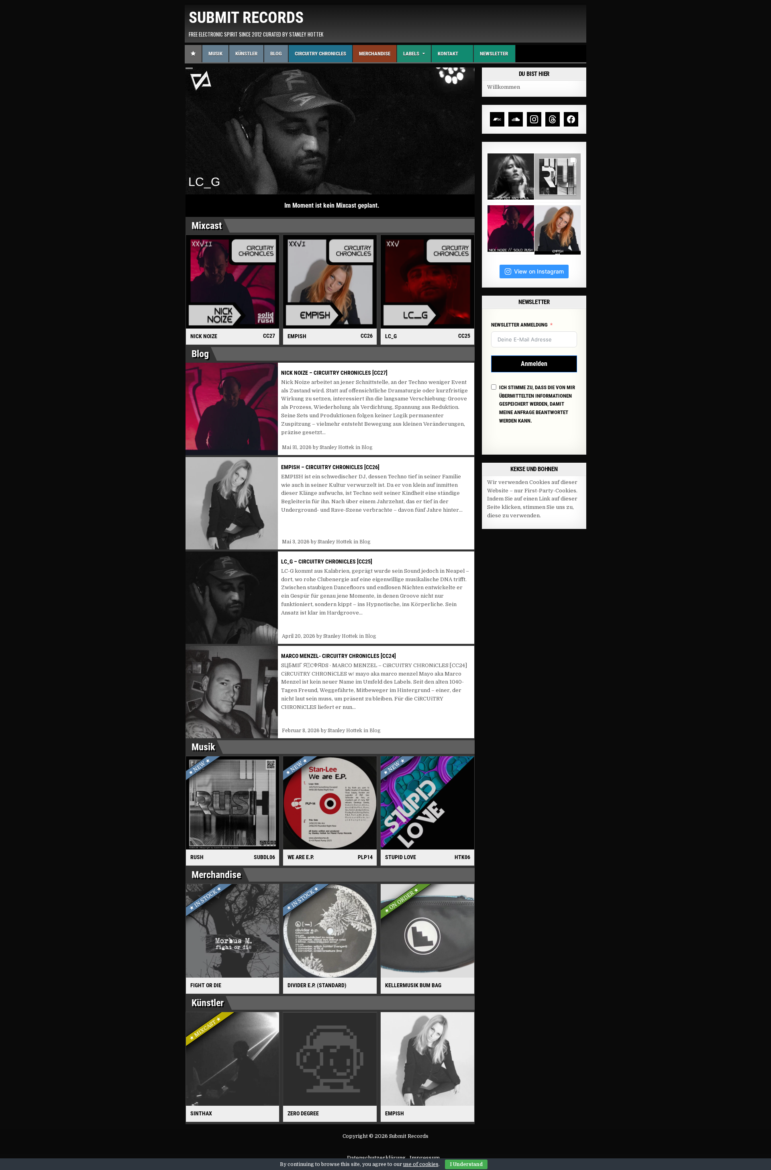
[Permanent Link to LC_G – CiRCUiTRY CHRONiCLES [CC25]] (232, 597)
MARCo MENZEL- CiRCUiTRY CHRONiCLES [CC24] (338, 656)
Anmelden (534, 364)
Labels (411, 54)
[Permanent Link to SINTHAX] (232, 1059)
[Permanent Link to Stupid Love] (427, 803)
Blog (276, 54)
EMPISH (297, 336)
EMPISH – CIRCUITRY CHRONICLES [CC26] (330, 467)
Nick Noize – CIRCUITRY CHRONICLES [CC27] (334, 373)
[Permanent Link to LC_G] (427, 282)
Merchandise (374, 54)
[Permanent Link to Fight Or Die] (232, 931)
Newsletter (494, 54)
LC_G (391, 336)
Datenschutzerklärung (376, 1158)
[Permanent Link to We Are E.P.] (330, 803)
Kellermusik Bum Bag (413, 985)
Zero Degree (303, 1113)
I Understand (466, 1164)
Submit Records (246, 17)
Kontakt (448, 54)
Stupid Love (400, 857)
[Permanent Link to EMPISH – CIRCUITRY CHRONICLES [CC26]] (232, 503)
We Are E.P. (301, 857)
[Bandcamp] (497, 119)
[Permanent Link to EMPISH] (330, 282)
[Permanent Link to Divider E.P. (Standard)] (330, 931)
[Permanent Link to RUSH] (232, 803)
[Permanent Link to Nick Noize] (232, 282)
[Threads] (552, 119)
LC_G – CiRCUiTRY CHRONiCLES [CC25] (326, 561)
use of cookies (421, 1164)
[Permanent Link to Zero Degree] (330, 1059)
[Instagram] (534, 119)
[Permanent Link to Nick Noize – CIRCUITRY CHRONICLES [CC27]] (232, 409)
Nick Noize (203, 336)
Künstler (246, 54)
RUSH (197, 857)
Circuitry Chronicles (320, 54)
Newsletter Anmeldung (519, 325)
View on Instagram (539, 271)
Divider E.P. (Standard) (317, 985)
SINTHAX (201, 1113)
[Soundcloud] (515, 119)
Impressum (425, 1158)
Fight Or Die (205, 985)
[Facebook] (571, 119)
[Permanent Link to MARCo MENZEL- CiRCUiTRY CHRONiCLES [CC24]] (232, 692)
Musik (215, 54)
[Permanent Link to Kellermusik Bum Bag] (427, 931)
